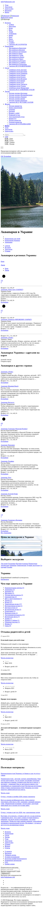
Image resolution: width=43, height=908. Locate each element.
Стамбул (11, 42)
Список (7, 246)
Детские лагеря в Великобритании (20, 95)
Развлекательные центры (14, 588)
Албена (11, 24)
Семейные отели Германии (18, 73)
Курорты (8, 23)
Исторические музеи (13, 609)
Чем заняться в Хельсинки (18, 64)
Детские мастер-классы (14, 595)
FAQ (6, 862)
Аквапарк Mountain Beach (9, 386)
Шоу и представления (13, 599)
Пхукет (11, 41)
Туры (6, 5)
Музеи (8, 602)
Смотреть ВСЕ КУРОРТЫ (18, 44)
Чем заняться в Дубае (16, 55)
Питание (12, 111)
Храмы (8, 618)
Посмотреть (5, 579)
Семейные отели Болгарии (18, 71)
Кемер (11, 35)
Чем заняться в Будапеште (17, 52)
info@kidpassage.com (8, 2)
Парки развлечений (15, 108)
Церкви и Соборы (12, 620)
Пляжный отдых (14, 115)
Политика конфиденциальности (16, 858)
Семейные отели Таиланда (18, 84)
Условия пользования (12, 857)
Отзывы (7, 251)
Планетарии (10, 611)
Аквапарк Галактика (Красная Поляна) (14, 429)
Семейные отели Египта (17, 77)
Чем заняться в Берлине (17, 50)
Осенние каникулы (15, 122)
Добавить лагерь (10, 855)
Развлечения (9, 46)
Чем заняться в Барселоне (17, 48)
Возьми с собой (14, 113)
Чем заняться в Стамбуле (17, 62)
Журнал (7, 104)
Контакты (8, 10)
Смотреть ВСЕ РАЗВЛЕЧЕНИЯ (20, 66)
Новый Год (12, 118)
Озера (8, 626)
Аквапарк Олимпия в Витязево (11, 520)
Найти (3, 555)
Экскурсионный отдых (17, 117)
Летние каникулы (15, 120)
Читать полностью (7, 658)
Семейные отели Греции (17, 75)
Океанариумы (11, 597)
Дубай (11, 32)
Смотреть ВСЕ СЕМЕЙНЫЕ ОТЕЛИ (21, 89)
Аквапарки (10, 589)
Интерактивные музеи (13, 606)
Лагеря (7, 91)
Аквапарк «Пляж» (7, 337)
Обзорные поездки (12, 622)
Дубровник (12, 33)
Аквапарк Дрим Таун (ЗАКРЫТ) (12, 289)
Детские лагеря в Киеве (17, 99)
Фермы (8, 624)
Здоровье (12, 109)
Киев (6, 268)
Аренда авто (9, 9)
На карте (8, 247)
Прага (11, 39)
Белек (11, 28)
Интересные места (12, 617)
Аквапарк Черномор (8, 445)
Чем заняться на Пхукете (17, 61)
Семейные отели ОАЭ (16, 82)
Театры (8, 600)
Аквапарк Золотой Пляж (9, 494)
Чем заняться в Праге (16, 59)
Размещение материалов (13, 860)
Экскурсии (8, 7)
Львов (7, 270)
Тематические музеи (13, 604)
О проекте (8, 851)
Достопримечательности (15, 615)
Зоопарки (9, 591)
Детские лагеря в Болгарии (18, 93)
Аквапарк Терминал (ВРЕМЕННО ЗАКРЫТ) (16, 319)
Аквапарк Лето (6, 477)
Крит (10, 37)
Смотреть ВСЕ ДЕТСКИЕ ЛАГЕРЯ (21, 102)
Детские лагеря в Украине (18, 97)
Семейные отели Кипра (17, 80)
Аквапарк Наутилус (7, 402)
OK (2, 156)
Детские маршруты (15, 106)
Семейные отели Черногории (19, 88)
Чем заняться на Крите (16, 57)
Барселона (12, 26)
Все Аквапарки (6, 533)
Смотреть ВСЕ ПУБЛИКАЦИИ (20, 124)
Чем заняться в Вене (16, 53)
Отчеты (7, 848)
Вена (10, 30)
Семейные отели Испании (18, 79)
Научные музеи (11, 608)
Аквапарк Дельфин (7, 461)
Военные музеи (11, 613)
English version (10, 864)
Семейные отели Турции (17, 86)
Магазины (9, 593)
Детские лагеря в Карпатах (18, 100)
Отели (7, 68)
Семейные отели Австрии (18, 70)
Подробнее (7, 156)
